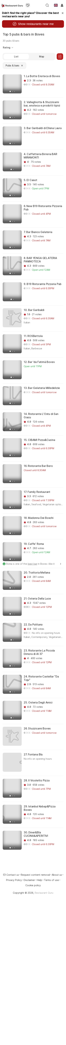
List (16, 56)
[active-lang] (56, 5)
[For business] (28, 5)
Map (41, 56)
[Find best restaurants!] (12, 5)
